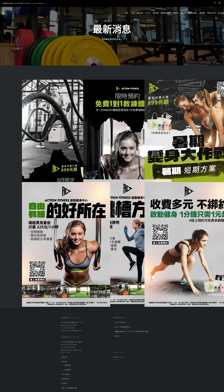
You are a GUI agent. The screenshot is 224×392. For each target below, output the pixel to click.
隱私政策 (64, 357)
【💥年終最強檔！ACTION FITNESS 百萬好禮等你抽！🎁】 (131, 331)
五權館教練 (67, 365)
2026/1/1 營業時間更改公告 (122, 327)
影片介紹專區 (66, 374)
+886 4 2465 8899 (71, 344)
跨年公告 (117, 336)
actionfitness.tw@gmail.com (38, 3)
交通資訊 (64, 383)
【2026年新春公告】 (120, 322)
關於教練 (64, 361)
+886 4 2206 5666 (69, 328)
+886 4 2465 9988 (69, 347)
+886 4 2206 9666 (71, 325)
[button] (218, 12)
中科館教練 (67, 370)
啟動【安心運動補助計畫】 (70, 388)
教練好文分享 (66, 379)
